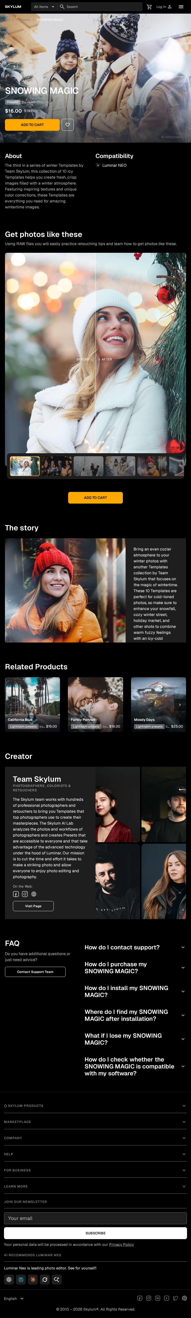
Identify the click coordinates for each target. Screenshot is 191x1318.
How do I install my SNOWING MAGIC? (135, 991)
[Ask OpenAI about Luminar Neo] (9, 1280)
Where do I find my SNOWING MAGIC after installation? (135, 1015)
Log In (164, 6)
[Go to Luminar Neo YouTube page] (166, 1299)
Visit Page (33, 906)
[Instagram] (25, 894)
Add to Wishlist (32, 698)
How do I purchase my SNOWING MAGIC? (135, 967)
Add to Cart (32, 125)
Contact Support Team (35, 972)
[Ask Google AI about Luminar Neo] (57, 1280)
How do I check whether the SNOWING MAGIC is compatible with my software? (135, 1066)
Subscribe (96, 1233)
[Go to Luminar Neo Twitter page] (175, 1299)
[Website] (34, 894)
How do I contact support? (135, 947)
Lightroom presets (23, 726)
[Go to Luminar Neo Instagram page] (148, 1299)
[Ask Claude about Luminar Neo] (33, 1280)
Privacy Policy (121, 1244)
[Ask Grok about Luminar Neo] (45, 1280)
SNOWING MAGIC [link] (50, 20)
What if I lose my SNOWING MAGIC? (135, 1039)
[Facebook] (16, 894)
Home (9, 20)
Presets (25, 20)
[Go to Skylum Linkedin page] (157, 1299)
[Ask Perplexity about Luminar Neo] (21, 1280)
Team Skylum (38, 102)
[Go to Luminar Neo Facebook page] (139, 1299)
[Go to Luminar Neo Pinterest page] (184, 1299)
